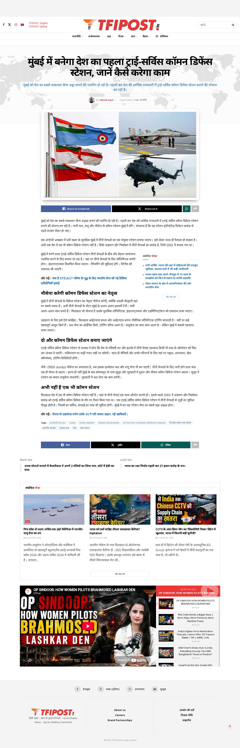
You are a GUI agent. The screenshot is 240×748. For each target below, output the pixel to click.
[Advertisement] (120, 8)
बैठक (145, 36)
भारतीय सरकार (49, 428)
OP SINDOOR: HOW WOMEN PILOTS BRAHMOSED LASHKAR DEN (198, 593)
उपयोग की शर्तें (187, 710)
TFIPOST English (38, 23)
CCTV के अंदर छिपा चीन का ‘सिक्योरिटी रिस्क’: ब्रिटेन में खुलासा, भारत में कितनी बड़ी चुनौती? (186, 531)
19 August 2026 (99, 537)
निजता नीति (187, 715)
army (72, 422)
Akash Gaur (107, 99)
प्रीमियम (164, 36)
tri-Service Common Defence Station (144, 422)
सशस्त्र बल (64, 428)
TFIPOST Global (38, 26)
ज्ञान (133, 36)
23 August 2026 (33, 537)
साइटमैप (187, 720)
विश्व (121, 36)
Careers (120, 715)
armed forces (58, 422)
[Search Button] (233, 24)
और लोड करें (171, 297)
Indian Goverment (108, 422)
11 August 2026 (165, 537)
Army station (86, 422)
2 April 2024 (125, 99)
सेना (74, 428)
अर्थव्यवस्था (94, 36)
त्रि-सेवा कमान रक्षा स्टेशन (180, 422)
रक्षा (109, 36)
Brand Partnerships (120, 720)
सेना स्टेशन (84, 428)
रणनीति (143, 99)
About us (120, 710)
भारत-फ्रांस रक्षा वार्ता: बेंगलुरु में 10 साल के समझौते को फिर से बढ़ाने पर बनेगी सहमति (168, 276)
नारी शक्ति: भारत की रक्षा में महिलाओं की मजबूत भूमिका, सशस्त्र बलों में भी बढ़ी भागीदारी (171, 267)
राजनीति (76, 36)
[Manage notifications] (230, 726)
